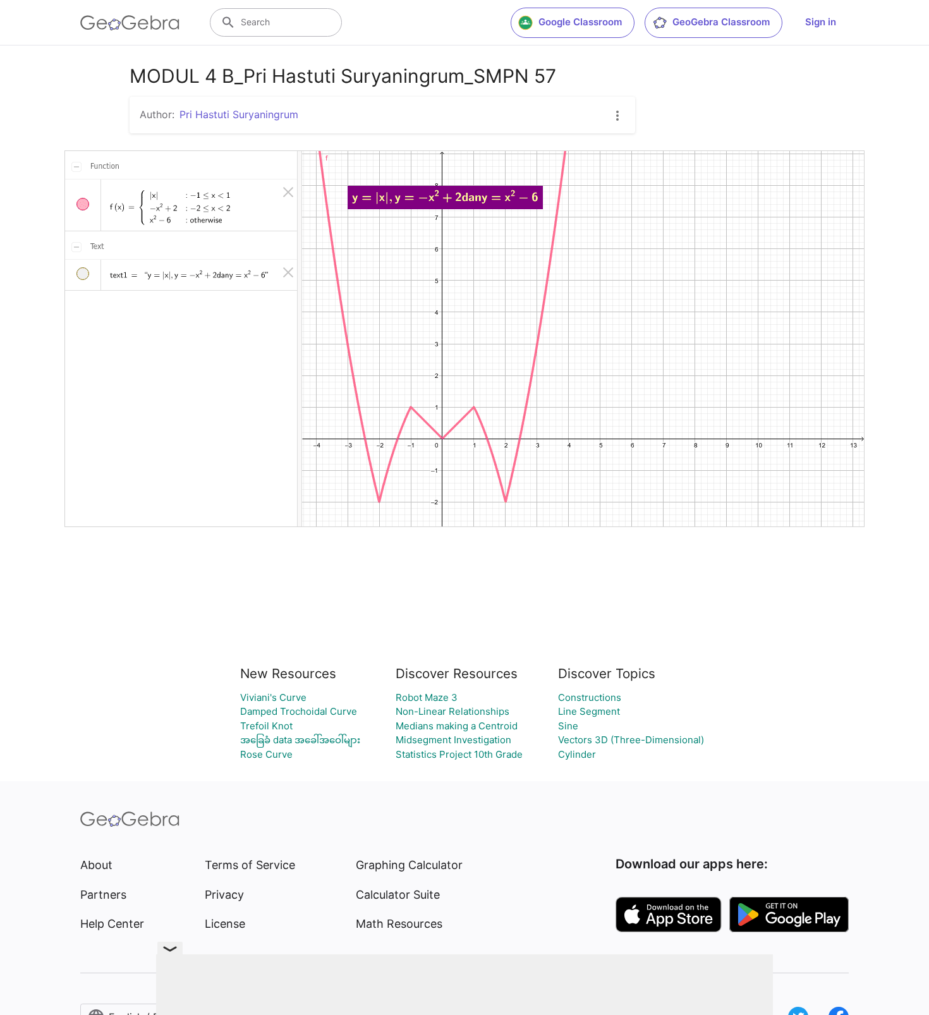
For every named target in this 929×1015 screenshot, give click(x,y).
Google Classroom (580, 22)
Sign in (820, 22)
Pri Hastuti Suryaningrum (238, 114)
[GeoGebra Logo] (129, 22)
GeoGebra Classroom (721, 22)
